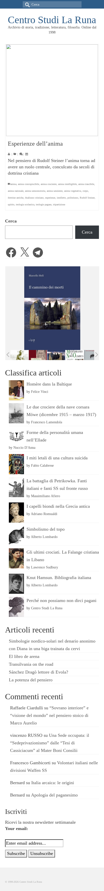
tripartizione (59, 204)
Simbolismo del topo (46, 529)
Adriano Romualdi (44, 514)
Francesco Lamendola (46, 422)
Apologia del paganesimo (54, 795)
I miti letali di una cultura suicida (57, 457)
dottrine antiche (15, 197)
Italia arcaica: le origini (52, 782)
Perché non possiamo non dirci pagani (61, 600)
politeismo (72, 197)
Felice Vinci (39, 392)
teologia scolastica (25, 204)
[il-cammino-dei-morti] (56, 355)
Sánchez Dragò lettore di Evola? (38, 672)
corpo (85, 190)
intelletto (61, 197)
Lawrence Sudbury (44, 567)
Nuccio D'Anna (24, 448)
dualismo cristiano (34, 197)
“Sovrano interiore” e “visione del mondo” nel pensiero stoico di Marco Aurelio (49, 715)
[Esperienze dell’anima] (52, 90)
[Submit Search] (26, 4)
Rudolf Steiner (87, 197)
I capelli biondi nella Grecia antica (58, 506)
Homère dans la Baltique (49, 384)
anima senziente (55, 190)
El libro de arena (24, 656)
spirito (11, 204)
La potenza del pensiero (31, 679)
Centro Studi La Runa (52, 19)
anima (13, 184)
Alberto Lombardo (44, 537)
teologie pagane (43, 204)
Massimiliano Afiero (45, 496)
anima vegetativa (72, 190)
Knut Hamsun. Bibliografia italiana (59, 577)
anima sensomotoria (35, 190)
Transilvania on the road (31, 664)
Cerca (11, 221)
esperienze (50, 197)
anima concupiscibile (28, 184)
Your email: (16, 828)
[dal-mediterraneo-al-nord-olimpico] (75, 355)
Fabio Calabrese (42, 465)
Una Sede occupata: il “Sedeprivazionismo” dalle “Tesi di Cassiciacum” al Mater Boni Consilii (49, 743)
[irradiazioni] (19, 355)
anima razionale (15, 190)
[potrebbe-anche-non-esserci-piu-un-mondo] (93, 355)
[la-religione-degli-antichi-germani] (38, 355)
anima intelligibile (67, 184)
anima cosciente (49, 184)
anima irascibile (86, 184)
